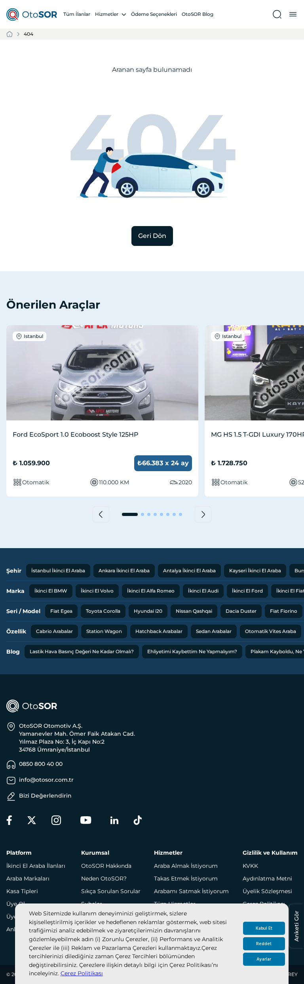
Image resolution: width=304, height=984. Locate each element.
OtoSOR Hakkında (106, 865)
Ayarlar (263, 959)
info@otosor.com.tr (46, 779)
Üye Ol (15, 903)
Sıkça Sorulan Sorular (111, 891)
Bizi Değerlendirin (45, 795)
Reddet (264, 944)
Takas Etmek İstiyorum (186, 878)
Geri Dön (152, 236)
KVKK (250, 865)
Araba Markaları (27, 878)
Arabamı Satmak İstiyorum (191, 891)
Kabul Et (264, 928)
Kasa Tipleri (22, 891)
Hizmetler (106, 14)
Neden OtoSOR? (104, 878)
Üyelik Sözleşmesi (267, 891)
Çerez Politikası (82, 973)
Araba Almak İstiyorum (186, 865)
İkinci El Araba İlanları (35, 865)
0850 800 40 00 (41, 763)
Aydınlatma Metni (267, 878)
